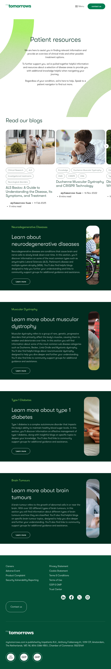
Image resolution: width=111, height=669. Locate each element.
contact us (96, 6)
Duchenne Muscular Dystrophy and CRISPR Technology (80, 184)
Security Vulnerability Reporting (22, 580)
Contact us (16, 607)
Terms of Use (55, 580)
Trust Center (55, 589)
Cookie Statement (58, 571)
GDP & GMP (55, 584)
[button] (106, 146)
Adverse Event (13, 571)
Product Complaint (15, 575)
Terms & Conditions (59, 575)
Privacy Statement (58, 566)
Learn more (21, 281)
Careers (10, 566)
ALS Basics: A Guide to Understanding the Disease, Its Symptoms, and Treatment (29, 192)
